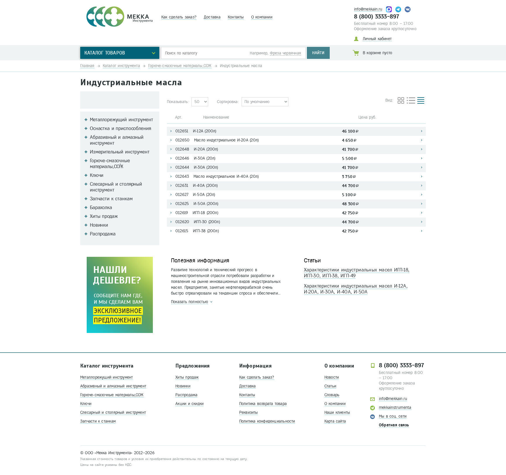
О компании (261, 17)
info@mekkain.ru (368, 9)
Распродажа (186, 395)
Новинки (182, 386)
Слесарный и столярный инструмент (113, 412)
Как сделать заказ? (178, 17)
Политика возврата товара (263, 403)
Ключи (85, 403)
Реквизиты (248, 412)
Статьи (330, 386)
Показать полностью (189, 302)
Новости (331, 377)
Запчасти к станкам (98, 421)
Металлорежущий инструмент (106, 377)
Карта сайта (335, 421)
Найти (318, 52)
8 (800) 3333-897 (376, 16)
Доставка (212, 17)
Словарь (332, 395)
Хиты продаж (187, 377)
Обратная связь (394, 425)
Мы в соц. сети (392, 416)
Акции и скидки (189, 403)
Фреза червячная (285, 53)
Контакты (236, 17)
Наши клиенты (337, 412)
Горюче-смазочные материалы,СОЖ (112, 395)
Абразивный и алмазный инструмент (113, 386)
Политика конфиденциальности (267, 421)
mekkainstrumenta (395, 407)
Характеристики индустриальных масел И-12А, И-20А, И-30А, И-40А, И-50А (356, 289)
